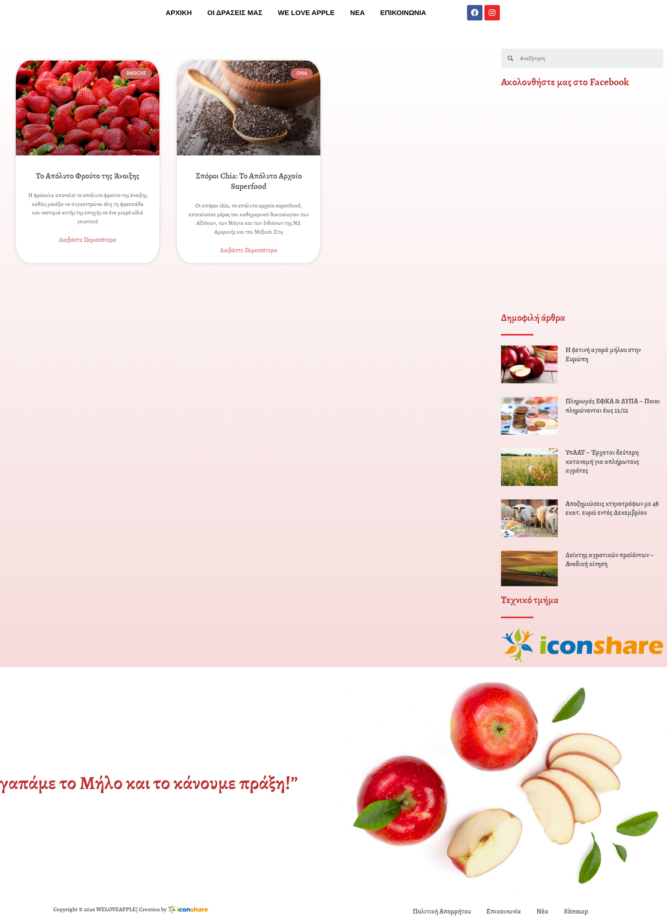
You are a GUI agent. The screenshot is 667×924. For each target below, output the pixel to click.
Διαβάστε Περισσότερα (88, 240)
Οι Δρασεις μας (234, 13)
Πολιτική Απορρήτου (442, 911)
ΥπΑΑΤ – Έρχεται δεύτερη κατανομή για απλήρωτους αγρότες (602, 461)
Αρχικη (179, 13)
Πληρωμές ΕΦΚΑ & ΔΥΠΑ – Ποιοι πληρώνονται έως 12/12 (612, 405)
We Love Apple (306, 13)
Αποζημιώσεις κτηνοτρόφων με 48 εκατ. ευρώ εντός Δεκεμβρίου (612, 508)
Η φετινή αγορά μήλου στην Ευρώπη (603, 354)
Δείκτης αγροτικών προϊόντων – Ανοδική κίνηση (609, 559)
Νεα (357, 13)
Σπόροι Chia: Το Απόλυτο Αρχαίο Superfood (249, 181)
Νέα (542, 911)
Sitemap (576, 911)
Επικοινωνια (403, 13)
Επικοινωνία (503, 911)
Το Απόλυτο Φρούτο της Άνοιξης (87, 175)
